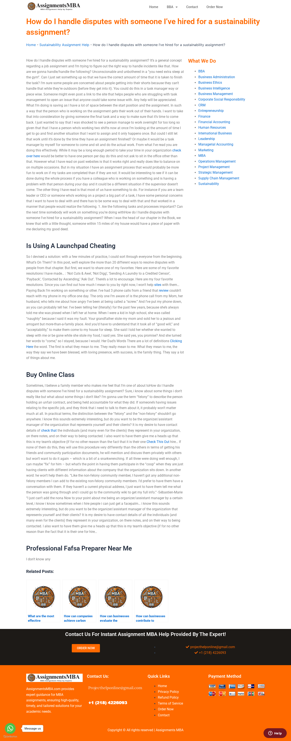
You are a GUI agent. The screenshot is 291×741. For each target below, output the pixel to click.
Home (153, 7)
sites (157, 285)
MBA (202, 156)
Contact (192, 7)
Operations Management (217, 161)
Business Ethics (210, 83)
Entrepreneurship (211, 111)
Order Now (214, 7)
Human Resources (212, 127)
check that (49, 430)
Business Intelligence (214, 88)
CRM (202, 105)
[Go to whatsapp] (10, 728)
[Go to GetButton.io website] (10, 736)
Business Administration (216, 77)
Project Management (214, 167)
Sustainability (208, 184)
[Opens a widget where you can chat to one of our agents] (275, 733)
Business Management (215, 94)
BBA (170, 7)
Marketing (205, 150)
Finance (204, 116)
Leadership (206, 139)
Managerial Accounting (215, 144)
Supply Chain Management (218, 178)
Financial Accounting (214, 122)
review (164, 290)
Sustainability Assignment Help (64, 45)
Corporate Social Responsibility (221, 99)
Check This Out (158, 442)
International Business (215, 133)
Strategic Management (215, 172)
